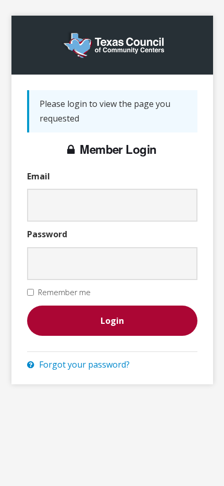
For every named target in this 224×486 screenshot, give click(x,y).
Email (38, 176)
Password (47, 234)
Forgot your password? (83, 364)
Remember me (64, 292)
